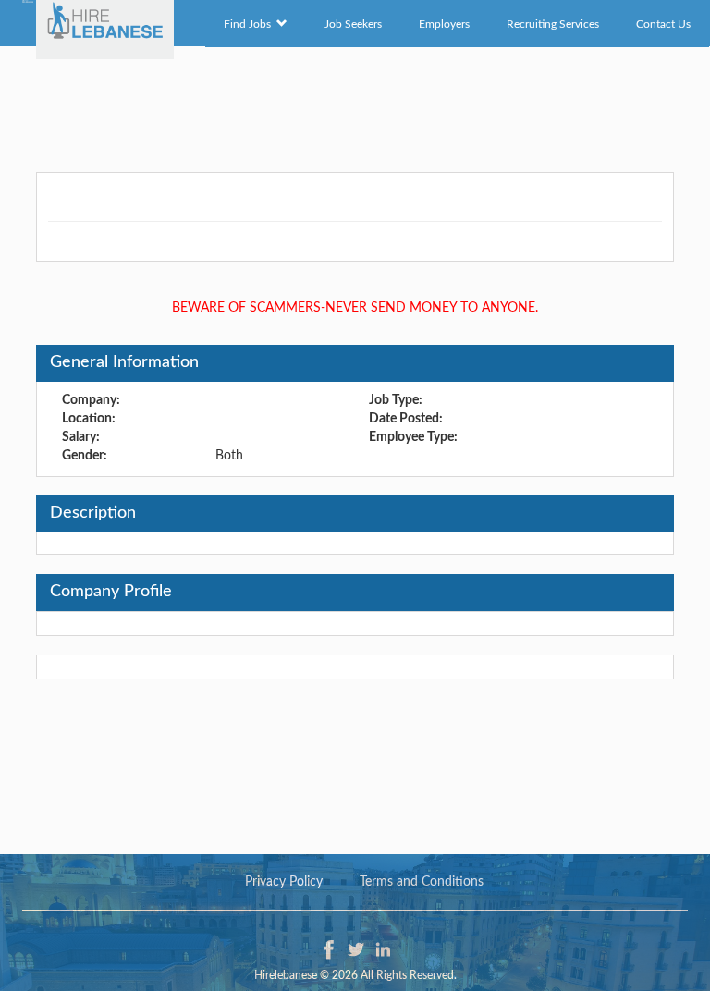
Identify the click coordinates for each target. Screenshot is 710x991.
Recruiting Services (553, 24)
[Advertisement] (355, 106)
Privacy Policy (284, 881)
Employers (444, 24)
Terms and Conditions (422, 881)
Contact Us (663, 24)
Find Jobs (250, 24)
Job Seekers (353, 24)
